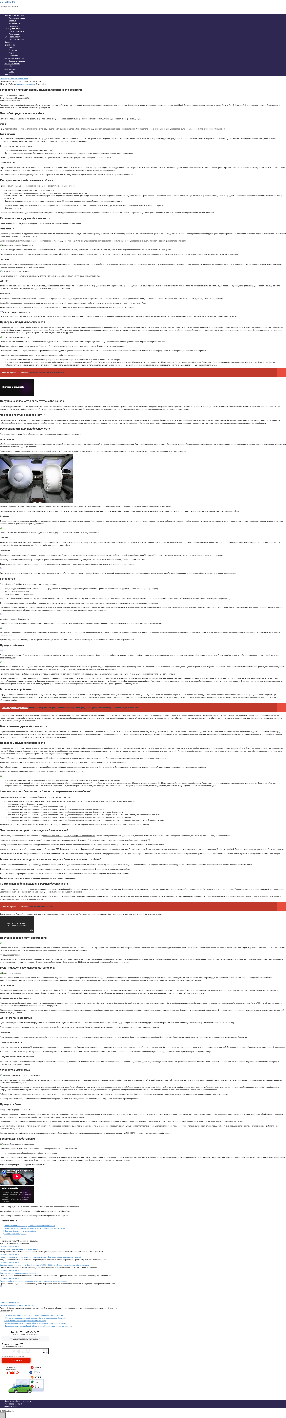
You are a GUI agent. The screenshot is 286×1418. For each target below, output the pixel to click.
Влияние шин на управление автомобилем (18, 1273)
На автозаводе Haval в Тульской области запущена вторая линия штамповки (36, 1323)
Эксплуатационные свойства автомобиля (17, 1305)
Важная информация (13, 1404)
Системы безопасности (14, 58)
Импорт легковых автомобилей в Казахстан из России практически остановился (38, 1326)
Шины (11, 72)
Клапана (12, 21)
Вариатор (13, 50)
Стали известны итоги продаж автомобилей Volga (25, 1321)
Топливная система (12, 64)
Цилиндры (13, 26)
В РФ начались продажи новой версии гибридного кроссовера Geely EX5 (35, 1318)
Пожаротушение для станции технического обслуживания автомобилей (34, 1228)
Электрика (8, 74)
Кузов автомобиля (12, 37)
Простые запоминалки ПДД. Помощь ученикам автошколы (29, 1226)
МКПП (11, 53)
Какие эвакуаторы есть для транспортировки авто (21, 1249)
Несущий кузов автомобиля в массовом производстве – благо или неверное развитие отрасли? (40, 1257)
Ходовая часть (10, 69)
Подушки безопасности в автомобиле (20, 1231)
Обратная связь (10, 1407)
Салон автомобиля (16, 39)
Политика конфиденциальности (17, 1401)
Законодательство (12, 29)
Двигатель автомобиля (14, 15)
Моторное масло (16, 23)
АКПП (11, 48)
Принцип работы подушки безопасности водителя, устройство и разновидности (33, 1281)
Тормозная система (17, 61)
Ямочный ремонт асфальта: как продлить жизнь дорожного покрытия (33, 1315)
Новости (8, 42)
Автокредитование (17, 31)
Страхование (14, 34)
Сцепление (13, 56)
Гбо (10, 66)
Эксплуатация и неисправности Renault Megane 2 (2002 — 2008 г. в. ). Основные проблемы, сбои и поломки (44, 1265)
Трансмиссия (9, 45)
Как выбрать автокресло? (15, 1234)
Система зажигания (17, 18)
